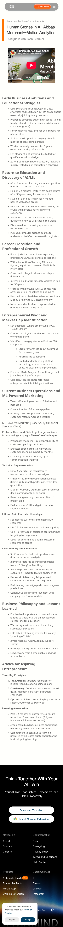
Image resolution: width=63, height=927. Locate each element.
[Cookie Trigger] (53, 910)
